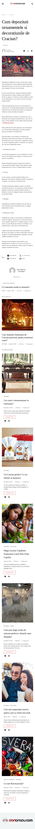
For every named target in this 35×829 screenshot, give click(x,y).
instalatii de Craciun (8, 122)
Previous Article (9, 283)
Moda (4, 290)
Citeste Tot (10, 417)
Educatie (13, 546)
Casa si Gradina (9, 779)
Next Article (6, 296)
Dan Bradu (8, 50)
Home (4, 15)
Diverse (11, 15)
